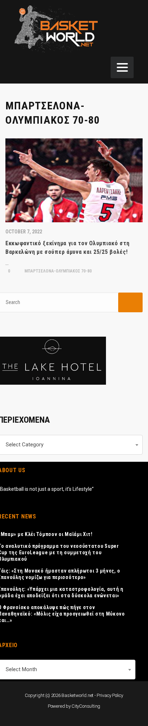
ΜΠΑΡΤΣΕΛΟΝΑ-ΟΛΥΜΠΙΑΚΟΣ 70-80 (57, 271)
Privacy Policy (110, 695)
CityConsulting (85, 706)
